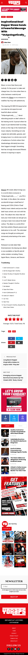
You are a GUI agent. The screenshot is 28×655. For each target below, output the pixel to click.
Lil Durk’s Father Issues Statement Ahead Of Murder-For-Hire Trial (18, 469)
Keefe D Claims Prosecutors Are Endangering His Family (18, 450)
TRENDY (20, 425)
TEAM (14, 630)
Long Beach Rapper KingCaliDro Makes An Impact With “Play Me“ (11, 362)
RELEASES (9, 16)
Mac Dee (14, 435)
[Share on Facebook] (2, 80)
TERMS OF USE (14, 638)
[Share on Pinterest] (9, 80)
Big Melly (14, 445)
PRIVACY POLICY (14, 636)
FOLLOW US (6, 529)
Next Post (6, 372)
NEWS (3, 16)
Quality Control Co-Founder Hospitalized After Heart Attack (17, 431)
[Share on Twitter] (5, 80)
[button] (8, 537)
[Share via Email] (12, 80)
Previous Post (11, 357)
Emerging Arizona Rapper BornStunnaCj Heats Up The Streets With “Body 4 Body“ (13, 377)
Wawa (11, 97)
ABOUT (14, 628)
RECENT (8, 425)
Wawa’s (3, 190)
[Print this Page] (15, 80)
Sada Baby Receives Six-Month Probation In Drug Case (18, 441)
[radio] (6, 319)
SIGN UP (14, 597)
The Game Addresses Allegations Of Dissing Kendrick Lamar (18, 459)
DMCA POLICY (14, 641)
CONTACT (14, 633)
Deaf (10, 331)
